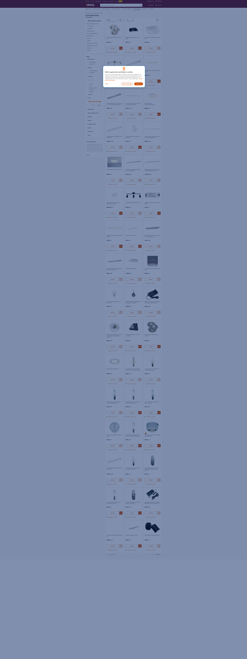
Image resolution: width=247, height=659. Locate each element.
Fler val (106, 83)
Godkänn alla (138, 83)
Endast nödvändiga (127, 83)
